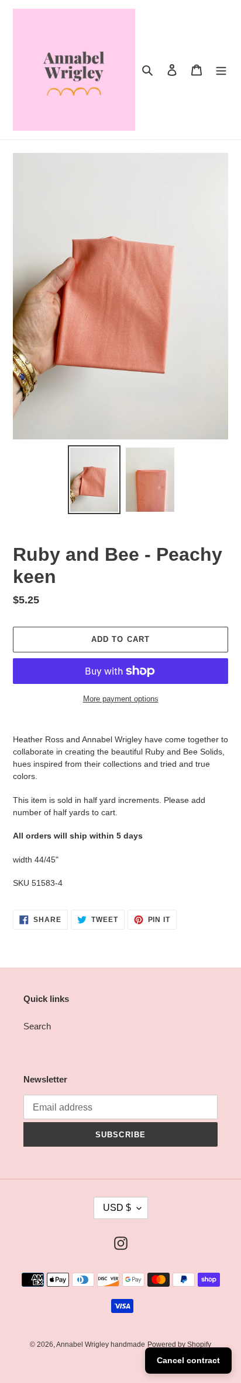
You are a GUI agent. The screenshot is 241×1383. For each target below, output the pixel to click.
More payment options (121, 698)
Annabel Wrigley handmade (100, 1344)
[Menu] (221, 69)
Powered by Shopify (179, 1344)
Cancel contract (188, 1360)
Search (37, 1026)
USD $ (117, 1208)
